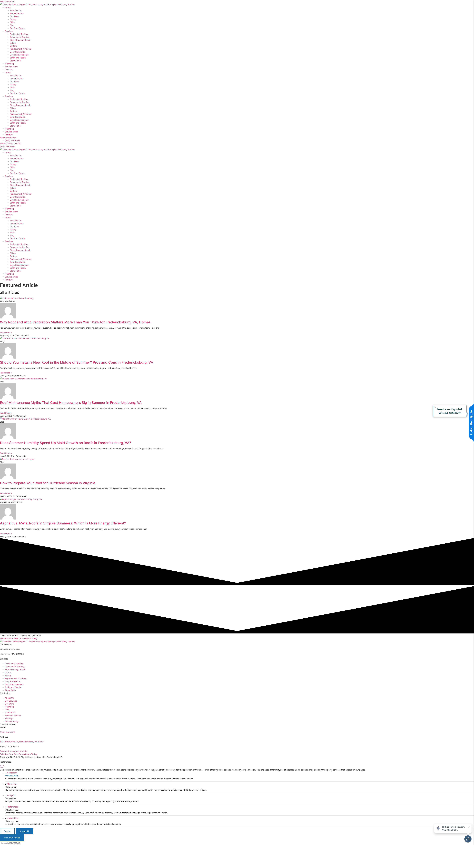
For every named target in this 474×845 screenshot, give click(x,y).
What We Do (15, 10)
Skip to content (7, 1)
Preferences (12, 807)
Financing (9, 63)
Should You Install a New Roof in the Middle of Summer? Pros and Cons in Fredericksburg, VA (76, 362)
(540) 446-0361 (7, 732)
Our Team (14, 16)
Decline (7, 831)
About (8, 7)
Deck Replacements (19, 55)
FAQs (12, 22)
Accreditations (16, 13)
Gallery (13, 19)
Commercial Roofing (19, 37)
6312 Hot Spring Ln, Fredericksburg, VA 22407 (22, 741)
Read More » (6, 332)
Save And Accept (12, 837)
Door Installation (17, 52)
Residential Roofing (19, 34)
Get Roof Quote (17, 28)
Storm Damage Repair (20, 40)
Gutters (13, 46)
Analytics (11, 795)
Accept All (24, 831)
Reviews (9, 69)
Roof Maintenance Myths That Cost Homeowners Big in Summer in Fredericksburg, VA (71, 402)
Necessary (12, 772)
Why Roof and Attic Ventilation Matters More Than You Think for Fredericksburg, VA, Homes (75, 322)
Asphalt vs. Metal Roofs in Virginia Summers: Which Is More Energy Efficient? (63, 523)
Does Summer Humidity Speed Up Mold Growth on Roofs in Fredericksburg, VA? (65, 443)
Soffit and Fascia (18, 57)
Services (9, 31)
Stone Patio (15, 60)
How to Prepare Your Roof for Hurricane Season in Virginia (47, 483)
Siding (13, 43)
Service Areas (11, 66)
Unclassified (12, 818)
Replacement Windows (20, 49)
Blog (12, 25)
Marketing (11, 784)
